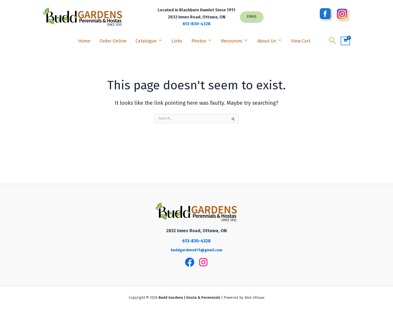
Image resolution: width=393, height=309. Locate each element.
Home (84, 41)
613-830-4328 (197, 23)
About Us (266, 41)
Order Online (113, 41)
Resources (231, 41)
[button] (252, 17)
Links (176, 41)
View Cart (300, 41)
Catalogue (146, 41)
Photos (198, 41)
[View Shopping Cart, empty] (345, 41)
